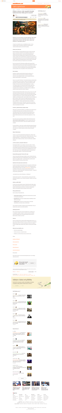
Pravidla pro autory (39, 407)
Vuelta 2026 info (20, 395)
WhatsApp (32, 275)
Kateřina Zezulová (15, 365)
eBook (31, 17)
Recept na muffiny (33, 396)
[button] (25, 28)
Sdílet (34, 17)
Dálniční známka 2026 (46, 396)
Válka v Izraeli (21, 274)
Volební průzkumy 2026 (15, 396)
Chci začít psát (47, 3)
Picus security (15, 244)
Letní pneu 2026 (45, 395)
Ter (13, 331)
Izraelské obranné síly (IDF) (22, 275)
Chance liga (26, 395)
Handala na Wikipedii (16, 239)
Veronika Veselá (15, 358)
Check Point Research (16, 250)
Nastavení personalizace (31, 408)
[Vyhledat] (34, 1)
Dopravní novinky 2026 (46, 397)
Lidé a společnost (16, 360)
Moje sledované (40, 3)
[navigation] (0, 1)
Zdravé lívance (32, 397)
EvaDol (14, 300)
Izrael (18, 274)
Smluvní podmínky (24, 407)
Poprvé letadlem (39, 396)
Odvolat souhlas (44, 407)
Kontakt (31, 407)
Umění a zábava (15, 373)
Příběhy (14, 366)
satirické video (27, 167)
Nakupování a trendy (16, 332)
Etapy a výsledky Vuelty (21, 396)
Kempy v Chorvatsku (39, 395)
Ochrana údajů (34, 407)
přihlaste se (25, 17)
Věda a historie (40, 13)
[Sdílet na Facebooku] (35, 271)
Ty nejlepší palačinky (33, 395)
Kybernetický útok (28, 275)
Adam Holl (14, 345)
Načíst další (22, 378)
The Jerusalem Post (16, 241)
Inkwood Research (16, 247)
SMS (34, 275)
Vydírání (30, 274)
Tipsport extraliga (27, 397)
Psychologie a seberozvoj (17, 340)
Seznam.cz (17, 407)
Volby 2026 (14, 395)
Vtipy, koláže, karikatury (17, 353)
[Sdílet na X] (36, 271)
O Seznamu (20, 407)
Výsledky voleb (14, 397)
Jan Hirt (20, 397)
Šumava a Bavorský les (39, 397)
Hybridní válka (25, 274)
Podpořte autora (33, 15)
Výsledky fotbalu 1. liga (27, 396)
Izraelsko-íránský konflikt (15, 275)
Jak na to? (23, 285)
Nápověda (28, 407)
